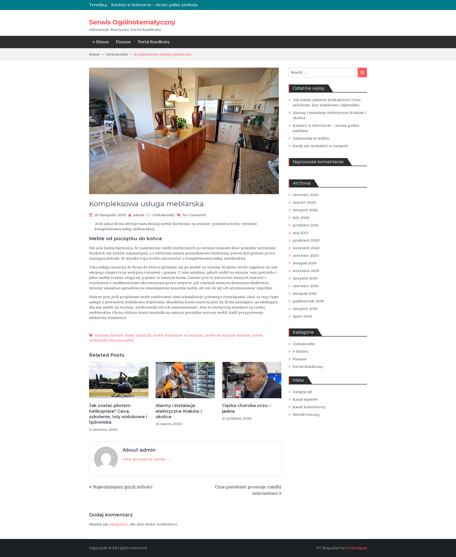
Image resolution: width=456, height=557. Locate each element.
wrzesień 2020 (306, 248)
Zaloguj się (302, 392)
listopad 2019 (305, 263)
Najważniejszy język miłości (122, 487)
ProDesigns (356, 548)
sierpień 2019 (305, 278)
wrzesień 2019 (306, 271)
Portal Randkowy (154, 42)
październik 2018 (308, 301)
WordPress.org (306, 414)
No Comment (194, 215)
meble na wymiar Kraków (227, 335)
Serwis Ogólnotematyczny (132, 22)
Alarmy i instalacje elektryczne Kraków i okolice (179, 411)
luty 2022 (301, 217)
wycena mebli (121, 340)
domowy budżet (109, 335)
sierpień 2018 (305, 309)
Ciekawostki (163, 215)
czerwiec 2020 (306, 255)
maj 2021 (301, 233)
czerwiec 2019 (305, 286)
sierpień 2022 (305, 210)
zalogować (118, 524)
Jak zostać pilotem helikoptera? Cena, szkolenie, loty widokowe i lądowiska (118, 414)
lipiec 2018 (302, 316)
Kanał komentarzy (309, 407)
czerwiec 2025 (306, 195)
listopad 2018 (304, 293)
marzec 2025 (304, 202)
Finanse (123, 42)
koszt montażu (138, 335)
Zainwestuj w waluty (311, 138)
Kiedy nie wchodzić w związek (320, 146)
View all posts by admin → (146, 459)
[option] (183, 5)
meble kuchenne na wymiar (178, 335)
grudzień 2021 (306, 225)
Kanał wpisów (305, 399)
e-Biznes (101, 42)
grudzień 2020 (306, 240)
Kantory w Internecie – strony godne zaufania (154, 5)
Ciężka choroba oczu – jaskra (246, 408)
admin (138, 215)
